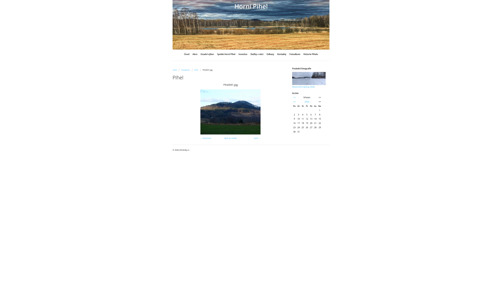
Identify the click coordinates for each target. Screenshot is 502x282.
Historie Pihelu (310, 54)
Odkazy (270, 54)
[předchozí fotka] (177, 111)
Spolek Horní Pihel (226, 54)
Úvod (186, 54)
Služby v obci (256, 54)
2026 (307, 101)
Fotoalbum (294, 54)
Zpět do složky (230, 138)
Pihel (196, 70)
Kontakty (281, 54)
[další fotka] (284, 111)
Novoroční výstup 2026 (303, 86)
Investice (242, 54)
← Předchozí (205, 138)
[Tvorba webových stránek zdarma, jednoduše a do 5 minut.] (190, 150)
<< (294, 97)
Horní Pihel (251, 6)
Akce (195, 54)
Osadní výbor (207, 54)
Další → (257, 138)
